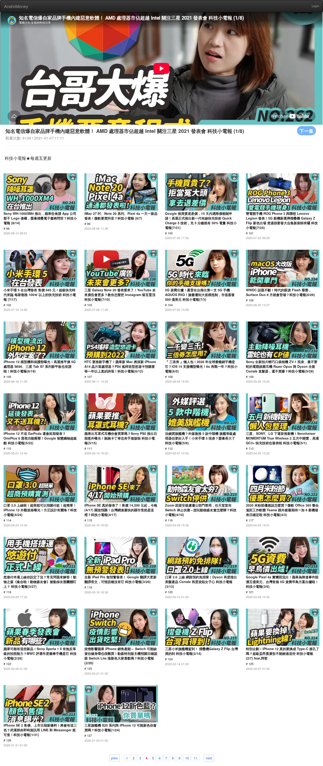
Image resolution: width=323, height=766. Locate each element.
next (209, 758)
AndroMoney (16, 6)
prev (114, 758)
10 (187, 758)
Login (315, 6)
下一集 (306, 130)
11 (195, 758)
